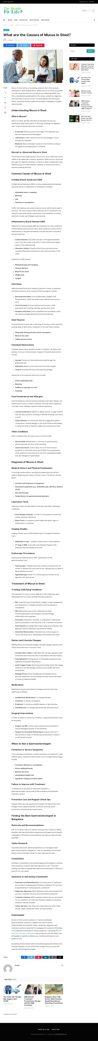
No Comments (30, 40)
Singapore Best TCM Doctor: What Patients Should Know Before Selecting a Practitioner (54, 1000)
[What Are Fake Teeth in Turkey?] (74, 93)
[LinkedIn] (5, 103)
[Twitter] (5, 98)
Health (10, 20)
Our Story (91, 1)
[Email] (5, 112)
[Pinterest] (5, 107)
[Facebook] (5, 93)
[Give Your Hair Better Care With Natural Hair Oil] (74, 118)
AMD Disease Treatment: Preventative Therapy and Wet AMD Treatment (32, 1001)
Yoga (16, 20)
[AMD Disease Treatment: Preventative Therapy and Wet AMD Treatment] (33, 989)
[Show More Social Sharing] (47, 45)
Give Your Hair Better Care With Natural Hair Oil (86, 118)
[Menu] (4, 20)
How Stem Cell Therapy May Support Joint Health (12, 999)
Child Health (45, 20)
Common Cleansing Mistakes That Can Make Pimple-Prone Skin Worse (87, 67)
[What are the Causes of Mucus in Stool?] (33, 82)
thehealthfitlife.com (61, 1034)
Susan (11, 40)
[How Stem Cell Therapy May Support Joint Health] (12, 989)
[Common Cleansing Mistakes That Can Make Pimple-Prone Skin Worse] (74, 66)
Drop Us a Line (83, 1)
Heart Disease (34, 20)
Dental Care (23, 20)
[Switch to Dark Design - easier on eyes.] (94, 20)
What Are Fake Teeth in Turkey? (86, 92)
